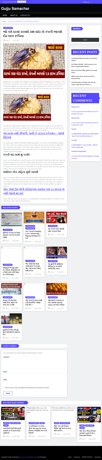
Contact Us (25, 15)
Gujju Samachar (15, 8)
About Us (14, 15)
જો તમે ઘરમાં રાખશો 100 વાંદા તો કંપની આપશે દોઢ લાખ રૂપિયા (23, 21)
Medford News (33, 457)
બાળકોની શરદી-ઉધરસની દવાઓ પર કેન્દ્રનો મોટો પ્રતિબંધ (12, 430)
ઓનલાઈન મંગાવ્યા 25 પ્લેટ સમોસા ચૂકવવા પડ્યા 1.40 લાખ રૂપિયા (56, 302)
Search (76, 28)
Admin (7, 40)
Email (5, 380)
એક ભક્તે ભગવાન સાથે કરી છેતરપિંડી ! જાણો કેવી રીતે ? (33, 302)
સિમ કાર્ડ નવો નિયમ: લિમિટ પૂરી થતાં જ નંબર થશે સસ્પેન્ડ (62, 428)
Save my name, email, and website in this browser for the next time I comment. (27, 388)
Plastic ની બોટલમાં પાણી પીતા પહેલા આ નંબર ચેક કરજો (10, 302)
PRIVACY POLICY (87, 457)
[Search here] (100, 15)
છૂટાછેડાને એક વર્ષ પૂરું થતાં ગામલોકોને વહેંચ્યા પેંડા (11, 332)
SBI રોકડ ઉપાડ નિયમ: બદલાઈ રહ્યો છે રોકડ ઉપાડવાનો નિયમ (87, 433)
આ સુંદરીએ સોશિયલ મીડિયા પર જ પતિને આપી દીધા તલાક (55, 266)
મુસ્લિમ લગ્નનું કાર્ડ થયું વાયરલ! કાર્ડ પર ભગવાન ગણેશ (11, 235)
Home (5, 15)
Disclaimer (98, 457)
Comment (6, 357)
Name (5, 372)
